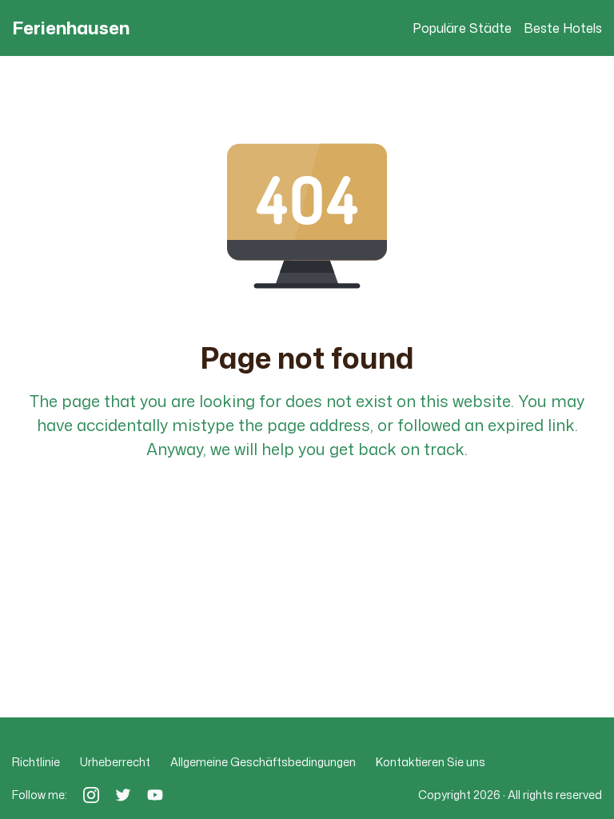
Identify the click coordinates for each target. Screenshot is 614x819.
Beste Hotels (563, 28)
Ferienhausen (71, 28)
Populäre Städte (462, 28)
